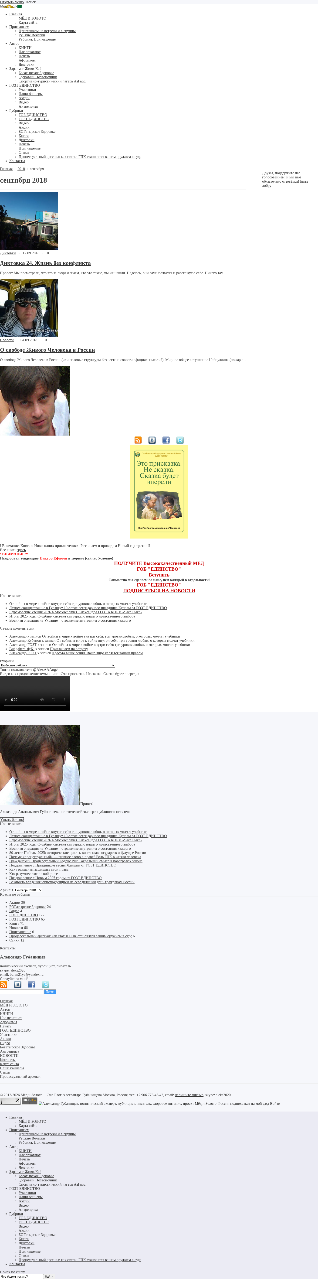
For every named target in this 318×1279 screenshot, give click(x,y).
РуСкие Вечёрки (32, 1138)
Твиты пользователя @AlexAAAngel (29, 670)
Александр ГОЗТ (23, 645)
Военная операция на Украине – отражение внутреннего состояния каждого (70, 620)
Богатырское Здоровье (36, 1176)
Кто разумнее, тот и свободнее (33, 874)
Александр (18, 636)
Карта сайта (28, 1126)
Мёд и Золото (11, 6)
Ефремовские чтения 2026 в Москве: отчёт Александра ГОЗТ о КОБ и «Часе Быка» (75, 612)
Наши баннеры (31, 1197)
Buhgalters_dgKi (21, 649)
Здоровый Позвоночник (38, 1180)
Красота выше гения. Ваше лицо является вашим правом (97, 653)
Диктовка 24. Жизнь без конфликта (45, 263)
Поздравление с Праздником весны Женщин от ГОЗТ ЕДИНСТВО (62, 865)
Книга (14, 923)
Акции (14, 902)
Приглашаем (19, 1130)
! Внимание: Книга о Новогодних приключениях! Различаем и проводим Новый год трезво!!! (75, 546)
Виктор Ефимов (53, 558)
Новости (7, 340)
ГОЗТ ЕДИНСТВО (24, 919)
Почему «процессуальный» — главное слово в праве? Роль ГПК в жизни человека (75, 857)
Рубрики (16, 1214)
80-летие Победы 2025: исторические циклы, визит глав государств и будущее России (77, 853)
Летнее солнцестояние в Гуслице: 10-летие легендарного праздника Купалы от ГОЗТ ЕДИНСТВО (88, 608)
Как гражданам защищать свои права (38, 869)
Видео (14, 911)
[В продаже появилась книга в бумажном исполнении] (159, 537)
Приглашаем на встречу (69, 649)
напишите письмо (189, 1095)
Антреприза (28, 1209)
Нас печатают (30, 1155)
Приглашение (20, 932)
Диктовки (8, 253)
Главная (15, 1117)
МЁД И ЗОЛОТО (32, 1121)
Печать (24, 1159)
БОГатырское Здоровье (27, 907)
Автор (14, 1147)
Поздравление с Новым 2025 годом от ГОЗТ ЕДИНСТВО (55, 878)
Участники (27, 1193)
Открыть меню (12, 2)
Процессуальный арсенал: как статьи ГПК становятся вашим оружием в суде (70, 936)
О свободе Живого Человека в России (47, 350)
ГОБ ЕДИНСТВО (23, 915)
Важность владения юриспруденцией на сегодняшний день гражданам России (72, 882)
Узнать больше (12, 820)
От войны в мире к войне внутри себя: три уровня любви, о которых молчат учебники (78, 604)
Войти (275, 1103)
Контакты (17, 1264)
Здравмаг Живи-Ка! (25, 1172)
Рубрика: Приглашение (37, 1142)
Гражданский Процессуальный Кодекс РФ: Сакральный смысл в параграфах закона (75, 861)
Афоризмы (27, 1163)
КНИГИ (25, 1151)
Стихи (14, 940)
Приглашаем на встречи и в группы (47, 1134)
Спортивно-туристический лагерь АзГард (53, 1184)
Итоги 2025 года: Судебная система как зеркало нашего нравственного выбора (72, 616)
